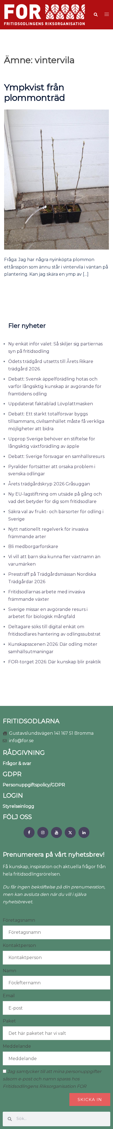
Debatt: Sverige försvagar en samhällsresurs (56, 456)
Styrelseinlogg (18, 806)
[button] (95, 14)
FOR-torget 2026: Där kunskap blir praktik (54, 661)
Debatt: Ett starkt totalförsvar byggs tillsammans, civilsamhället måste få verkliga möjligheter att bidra (56, 421)
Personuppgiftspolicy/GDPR (34, 784)
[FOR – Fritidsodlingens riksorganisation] (44, 14)
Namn (9, 970)
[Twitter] (70, 832)
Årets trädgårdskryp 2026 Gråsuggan (49, 484)
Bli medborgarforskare (33, 546)
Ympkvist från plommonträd (34, 92)
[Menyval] (29, 832)
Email (9, 995)
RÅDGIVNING (24, 752)
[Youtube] (56, 832)
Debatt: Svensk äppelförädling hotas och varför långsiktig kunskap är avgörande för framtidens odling (54, 386)
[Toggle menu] (106, 14)
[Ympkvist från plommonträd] (56, 179)
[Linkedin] (83, 832)
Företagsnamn (19, 920)
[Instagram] (42, 832)
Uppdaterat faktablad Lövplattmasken (50, 403)
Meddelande (17, 1046)
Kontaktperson (19, 945)
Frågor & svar (17, 763)
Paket (9, 1021)
